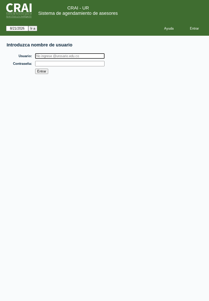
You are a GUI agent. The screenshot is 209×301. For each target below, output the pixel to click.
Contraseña (22, 64)
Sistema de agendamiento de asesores (78, 13)
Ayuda (169, 28)
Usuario (25, 56)
